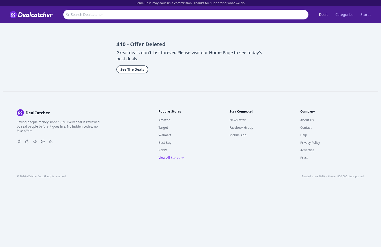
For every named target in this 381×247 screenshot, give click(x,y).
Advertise (307, 150)
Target (163, 127)
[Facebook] (19, 141)
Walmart (165, 135)
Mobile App (238, 135)
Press (304, 157)
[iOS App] (27, 141)
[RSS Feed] (51, 141)
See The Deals (132, 69)
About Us (307, 120)
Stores (365, 14)
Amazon (164, 120)
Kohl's (163, 150)
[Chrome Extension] (43, 141)
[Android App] (35, 141)
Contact (306, 127)
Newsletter (238, 120)
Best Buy (165, 142)
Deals (323, 14)
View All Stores (169, 157)
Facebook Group (241, 127)
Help (303, 135)
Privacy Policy (310, 142)
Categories (344, 14)
